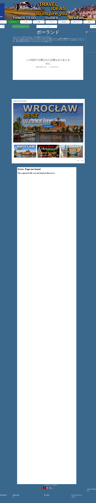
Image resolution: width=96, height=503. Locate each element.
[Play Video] (25, 151)
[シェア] (78, 101)
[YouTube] (42, 488)
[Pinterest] (47, 488)
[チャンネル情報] (81, 101)
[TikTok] (44, 488)
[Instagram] (52, 488)
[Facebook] (50, 488)
